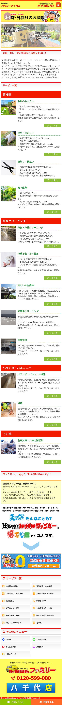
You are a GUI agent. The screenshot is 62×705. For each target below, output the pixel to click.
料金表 (8, 639)
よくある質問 (11, 647)
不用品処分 (10, 601)
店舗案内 (39, 647)
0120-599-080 (45, 6)
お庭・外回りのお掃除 (45, 594)
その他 (39, 623)
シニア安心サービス (44, 608)
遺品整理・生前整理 (44, 586)
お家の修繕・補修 (12, 615)
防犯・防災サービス (13, 623)
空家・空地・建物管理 (45, 615)
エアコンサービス (12, 608)
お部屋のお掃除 (12, 586)
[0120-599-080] (31, 568)
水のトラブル (41, 601)
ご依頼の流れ (41, 639)
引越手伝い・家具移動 (14, 594)
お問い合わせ (11, 654)
